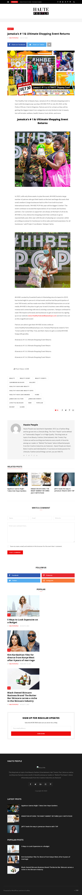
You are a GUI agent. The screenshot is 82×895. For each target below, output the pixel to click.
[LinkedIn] (6, 123)
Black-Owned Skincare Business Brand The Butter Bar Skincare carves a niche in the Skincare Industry (22, 696)
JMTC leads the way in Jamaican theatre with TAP (64, 490)
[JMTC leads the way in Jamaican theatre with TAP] (64, 479)
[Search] (74, 2)
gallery (32, 382)
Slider (22, 407)
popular (39, 403)
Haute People (13, 38)
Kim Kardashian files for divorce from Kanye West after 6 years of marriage (21, 657)
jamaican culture (16, 399)
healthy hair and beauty (19, 386)
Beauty (10, 29)
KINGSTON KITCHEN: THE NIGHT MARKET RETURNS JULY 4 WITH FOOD (32, 2)
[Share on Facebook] (6, 107)
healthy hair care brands (19, 394)
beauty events (40, 378)
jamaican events (35, 399)
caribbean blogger (16, 382)
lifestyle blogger (16, 403)
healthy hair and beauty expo (21, 390)
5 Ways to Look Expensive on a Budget (22, 621)
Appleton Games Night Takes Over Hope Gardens (16, 490)
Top (76, 890)
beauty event (25, 378)
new (29, 403)
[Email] (6, 129)
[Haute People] (41, 11)
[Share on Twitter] (6, 112)
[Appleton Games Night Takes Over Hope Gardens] (17, 479)
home (37, 394)
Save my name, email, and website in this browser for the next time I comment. (36, 546)
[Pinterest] (6, 118)
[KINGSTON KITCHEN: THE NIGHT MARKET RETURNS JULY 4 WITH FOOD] (41, 479)
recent (12, 407)
